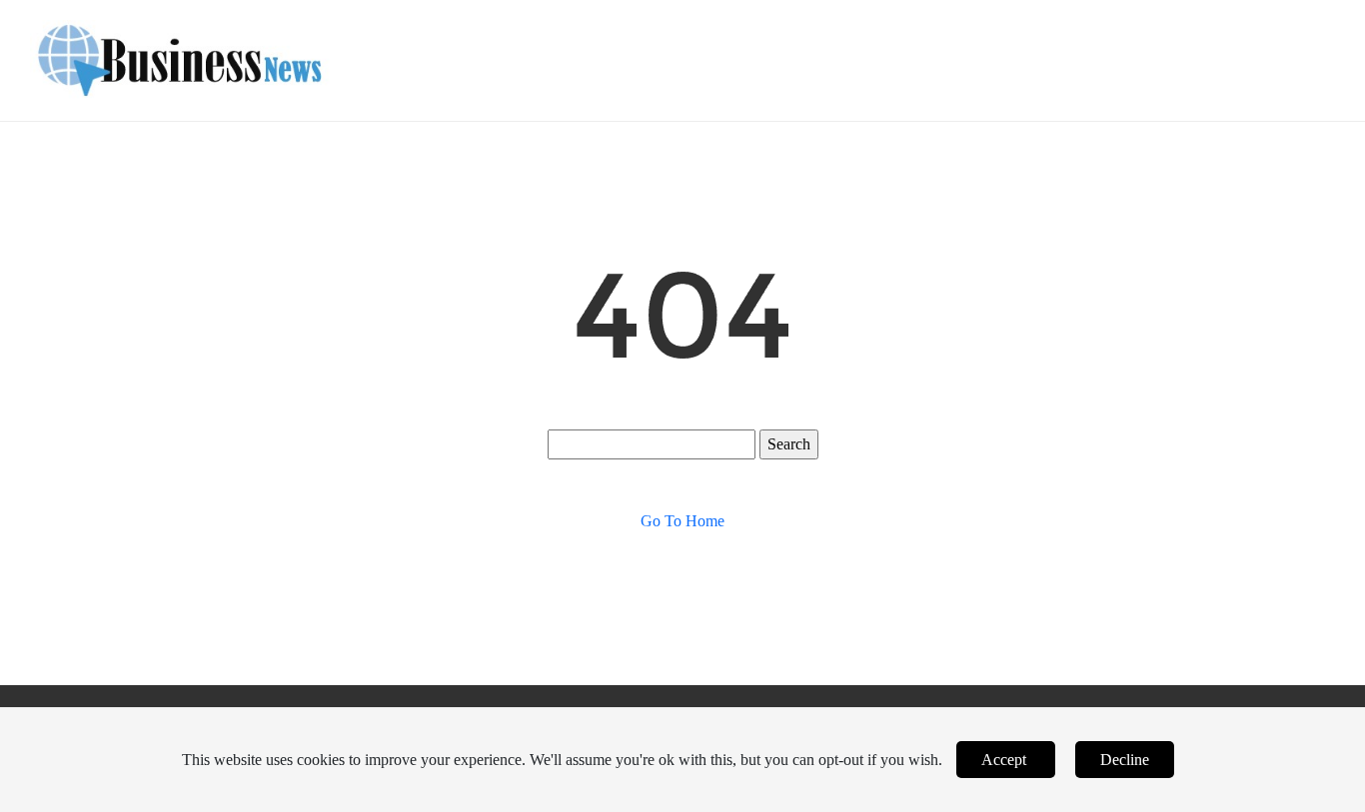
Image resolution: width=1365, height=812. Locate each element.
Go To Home (682, 520)
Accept (1005, 759)
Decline (1124, 759)
